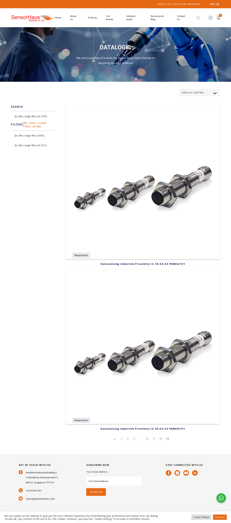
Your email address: (97, 471)
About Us (73, 18)
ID (217, 4)
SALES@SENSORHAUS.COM (40, 498)
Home (58, 17)
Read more (81, 255)
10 (160, 438)
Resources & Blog (157, 18)
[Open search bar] (198, 18)
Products (92, 17)
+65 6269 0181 (34, 490)
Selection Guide (131, 18)
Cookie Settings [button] (201, 517)
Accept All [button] (220, 517)
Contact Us (181, 18)
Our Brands (109, 18)
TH (212, 4)
